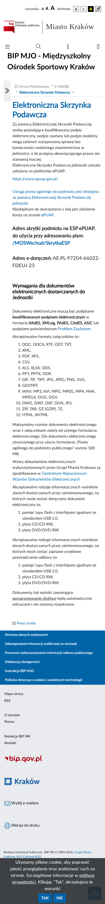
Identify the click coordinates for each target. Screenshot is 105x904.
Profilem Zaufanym (74, 329)
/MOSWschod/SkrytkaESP (41, 243)
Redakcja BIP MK (17, 736)
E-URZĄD (62, 86)
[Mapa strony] (69, 47)
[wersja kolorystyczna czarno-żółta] (91, 9)
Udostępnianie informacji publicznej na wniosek (41, 644)
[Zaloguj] (99, 47)
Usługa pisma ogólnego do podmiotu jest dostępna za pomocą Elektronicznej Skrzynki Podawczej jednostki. (55, 197)
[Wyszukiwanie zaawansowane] (38, 46)
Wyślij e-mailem (24, 803)
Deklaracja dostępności (22, 662)
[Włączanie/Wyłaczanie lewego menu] (7, 91)
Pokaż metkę (26, 623)
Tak (45, 898)
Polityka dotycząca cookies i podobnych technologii (43, 680)
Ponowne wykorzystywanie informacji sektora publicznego (49, 653)
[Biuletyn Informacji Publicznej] (52, 761)
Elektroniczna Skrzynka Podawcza (44, 92)
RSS (7, 701)
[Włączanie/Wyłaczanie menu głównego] (7, 47)
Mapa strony (13, 694)
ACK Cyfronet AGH (28, 856)
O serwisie (12, 715)
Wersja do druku (25, 825)
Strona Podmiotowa (34, 86)
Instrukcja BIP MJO (19, 671)
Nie (59, 898)
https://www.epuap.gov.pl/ (35, 179)
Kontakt (10, 743)
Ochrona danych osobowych (26, 635)
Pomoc (9, 722)
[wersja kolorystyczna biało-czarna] (83, 9)
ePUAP (47, 215)
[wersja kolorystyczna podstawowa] (76, 9)
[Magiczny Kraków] (52, 784)
